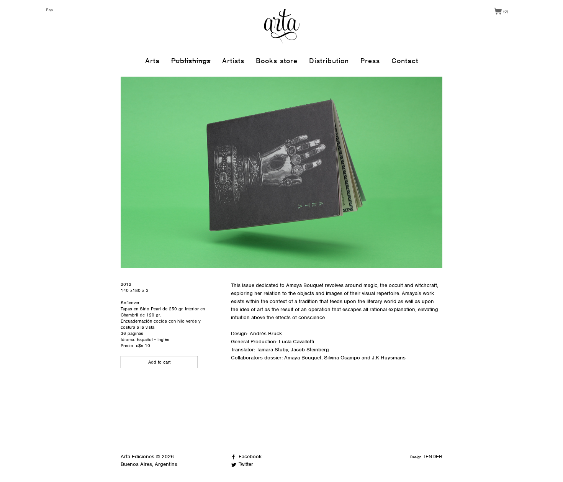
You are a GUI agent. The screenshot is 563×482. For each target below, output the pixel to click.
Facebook (250, 456)
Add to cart (159, 362)
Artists (233, 60)
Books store (277, 60)
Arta (152, 60)
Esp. (50, 9)
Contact (404, 60)
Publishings (191, 60)
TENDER (432, 456)
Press (370, 60)
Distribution (329, 60)
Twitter (246, 464)
